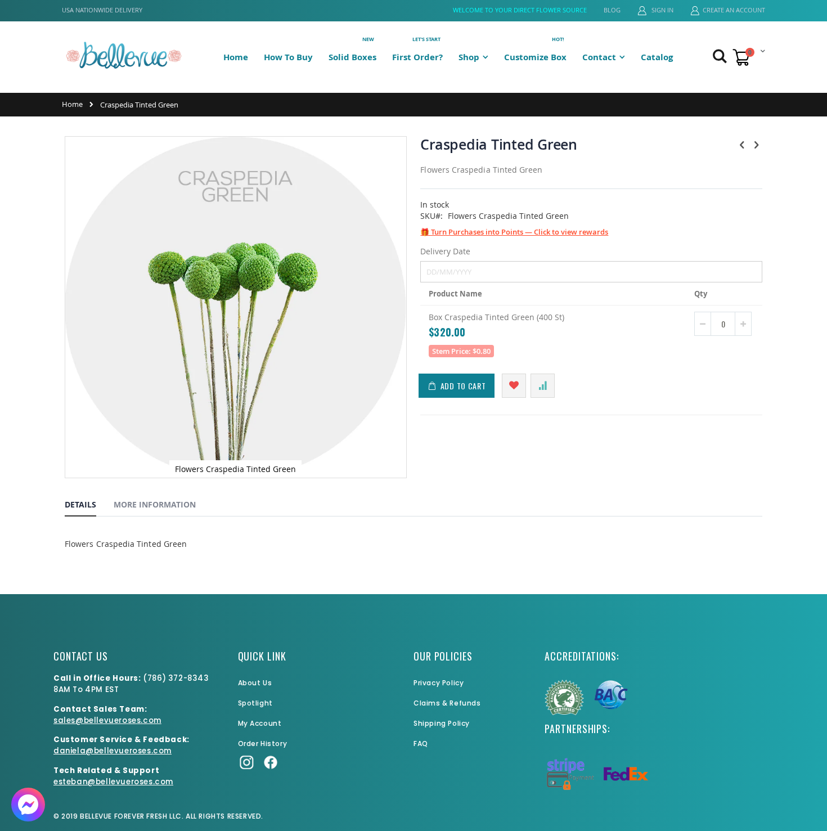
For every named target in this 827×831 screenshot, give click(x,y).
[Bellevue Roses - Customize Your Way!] (124, 55)
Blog (612, 10)
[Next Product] (756, 144)
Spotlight (255, 703)
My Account (260, 723)
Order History (262, 743)
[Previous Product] (742, 144)
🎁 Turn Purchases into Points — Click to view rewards (514, 232)
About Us (255, 683)
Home (72, 104)
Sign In (661, 10)
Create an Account (734, 10)
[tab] (89, 506)
